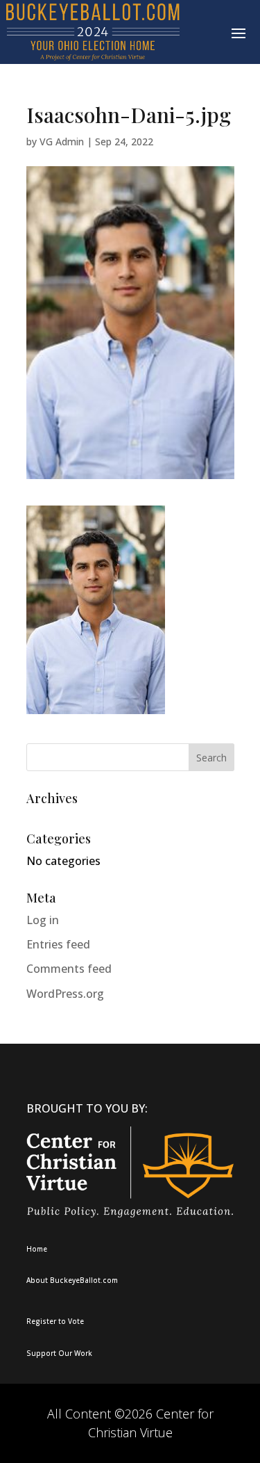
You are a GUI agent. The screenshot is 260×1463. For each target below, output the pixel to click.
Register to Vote (55, 1321)
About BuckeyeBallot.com (72, 1280)
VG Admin (62, 141)
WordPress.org (65, 993)
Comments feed (69, 968)
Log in (42, 920)
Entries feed (58, 944)
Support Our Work (59, 1353)
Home (36, 1249)
